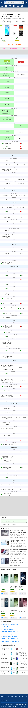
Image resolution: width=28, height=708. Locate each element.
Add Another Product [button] (14, 45)
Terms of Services (20, 706)
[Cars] (22, 5)
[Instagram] (15, 696)
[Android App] (26, 696)
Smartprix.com (13, 704)
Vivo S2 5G (3, 611)
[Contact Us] (1, 696)
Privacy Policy (11, 706)
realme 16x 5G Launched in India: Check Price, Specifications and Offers (17, 541)
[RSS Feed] (22, 696)
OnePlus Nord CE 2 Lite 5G (6, 37)
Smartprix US (4, 700)
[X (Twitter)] (8, 696)
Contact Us (3, 706)
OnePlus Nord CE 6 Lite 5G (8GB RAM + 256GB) (13, 587)
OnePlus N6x (22, 611)
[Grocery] (26, 5)
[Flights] (10, 5)
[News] (6, 5)
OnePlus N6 (3, 587)
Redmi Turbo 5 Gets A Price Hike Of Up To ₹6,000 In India (18, 531)
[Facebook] (5, 696)
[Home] (2, 5)
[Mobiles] (14, 5)
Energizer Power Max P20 (21, 37)
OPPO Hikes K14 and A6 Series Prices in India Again (18, 559)
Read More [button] (24, 22)
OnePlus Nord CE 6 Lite (13, 611)
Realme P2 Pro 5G (22, 587)
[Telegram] (19, 696)
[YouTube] (12, 696)
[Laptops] (18, 5)
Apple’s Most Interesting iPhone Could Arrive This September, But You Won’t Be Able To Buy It (18, 550)
